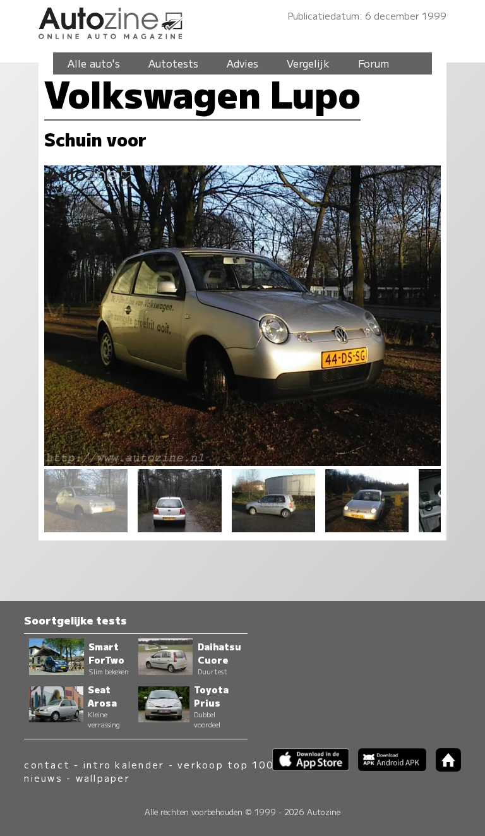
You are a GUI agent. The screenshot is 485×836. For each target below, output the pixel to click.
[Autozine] (242, 21)
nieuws (43, 777)
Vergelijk (308, 63)
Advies (242, 63)
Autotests (173, 63)
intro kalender (123, 764)
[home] (443, 767)
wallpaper (103, 777)
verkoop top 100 (225, 764)
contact (47, 764)
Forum (373, 63)
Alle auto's (94, 63)
